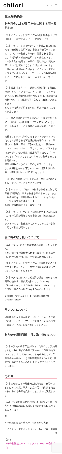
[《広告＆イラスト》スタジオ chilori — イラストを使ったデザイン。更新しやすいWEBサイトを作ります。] (22, 5)
